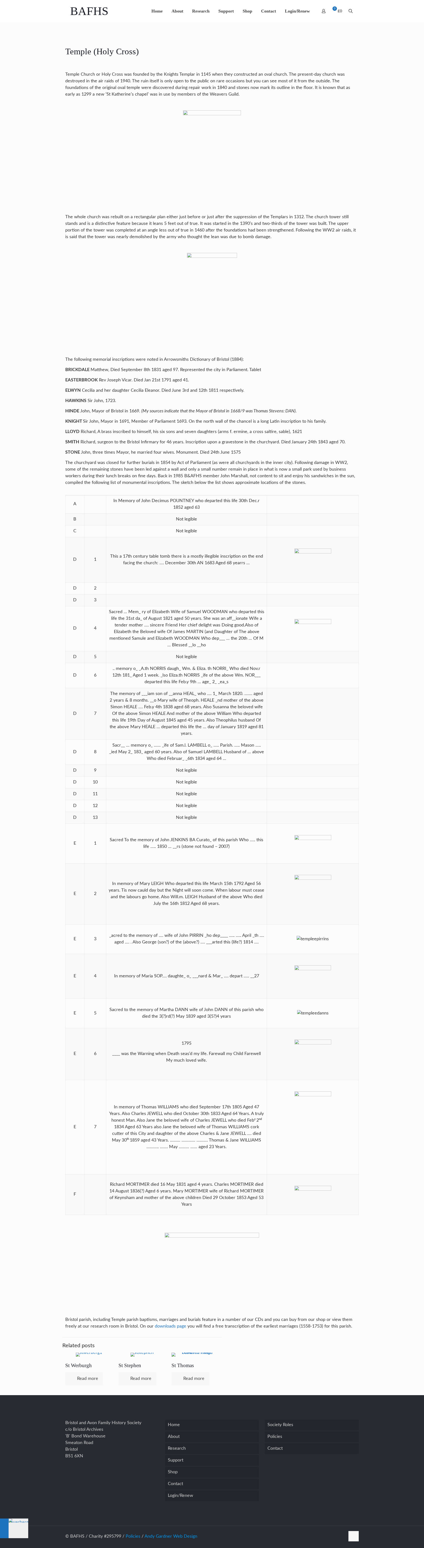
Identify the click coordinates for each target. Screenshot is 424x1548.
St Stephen (130, 1365)
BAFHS (89, 10)
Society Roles (280, 1425)
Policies (274, 1436)
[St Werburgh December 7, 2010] (14, 1528)
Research (177, 1448)
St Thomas (183, 1365)
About (174, 1436)
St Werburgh (78, 1365)
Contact (175, 1484)
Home (174, 1425)
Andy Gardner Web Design (171, 1536)
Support (175, 1460)
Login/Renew (180, 1495)
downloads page (170, 1326)
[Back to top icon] (353, 1536)
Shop (173, 1472)
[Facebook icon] (342, 1536)
